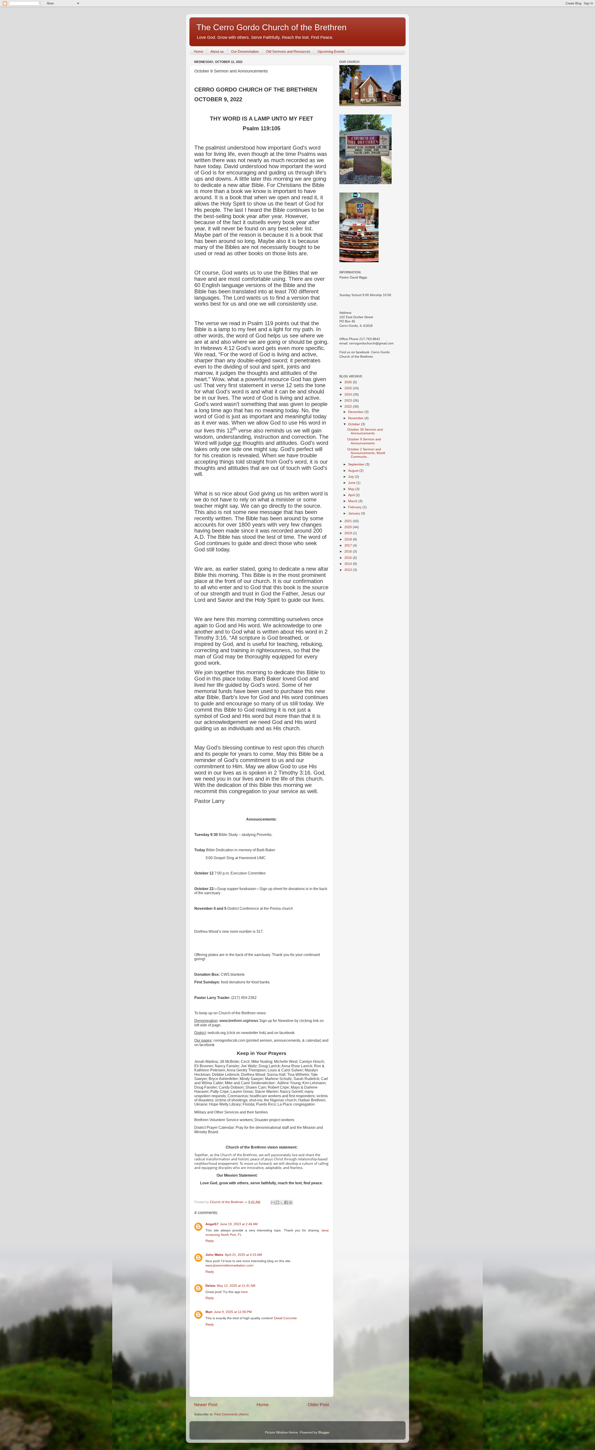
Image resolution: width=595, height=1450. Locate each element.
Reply (209, 1241)
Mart (208, 1312)
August (353, 470)
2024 (348, 394)
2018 (348, 539)
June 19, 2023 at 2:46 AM (239, 1224)
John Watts (214, 1255)
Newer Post (205, 1404)
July (351, 476)
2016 (348, 551)
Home (198, 51)
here (244, 1292)
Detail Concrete (285, 1318)
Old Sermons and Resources (288, 51)
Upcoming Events (331, 51)
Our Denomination (245, 51)
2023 (348, 400)
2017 (348, 545)
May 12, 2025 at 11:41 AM (236, 1285)
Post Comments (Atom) (231, 1414)
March (353, 501)
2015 (348, 558)
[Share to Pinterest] (290, 1202)
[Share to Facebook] (286, 1202)
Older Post (318, 1404)
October (354, 424)
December (356, 412)
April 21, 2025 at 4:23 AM (243, 1255)
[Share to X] (281, 1202)
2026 (348, 382)
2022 (348, 406)
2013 (348, 570)
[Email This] (273, 1202)
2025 (348, 388)
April (352, 495)
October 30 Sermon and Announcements (365, 431)
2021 (348, 521)
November (356, 418)
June (352, 482)
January (354, 513)
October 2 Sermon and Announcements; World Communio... (366, 453)
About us (217, 51)
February (355, 507)
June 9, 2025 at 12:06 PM (233, 1312)
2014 (348, 564)
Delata (210, 1285)
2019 (348, 533)
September (356, 464)
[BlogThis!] (277, 1202)
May (351, 489)
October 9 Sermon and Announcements (364, 441)
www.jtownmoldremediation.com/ (229, 1265)
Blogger (323, 1432)
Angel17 (211, 1224)
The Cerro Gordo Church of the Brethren (271, 27)
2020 (348, 527)
